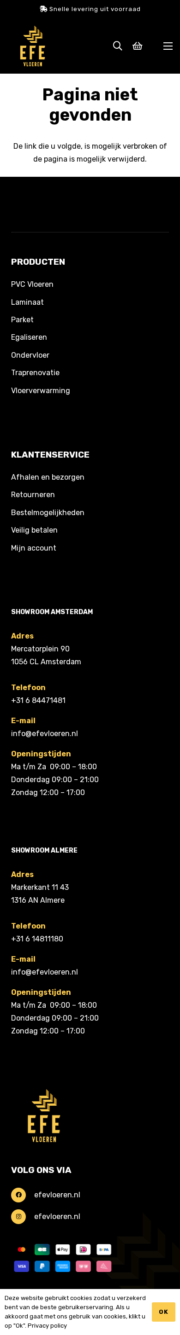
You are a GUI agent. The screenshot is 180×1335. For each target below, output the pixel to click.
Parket (22, 319)
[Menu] (168, 46)
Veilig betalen (34, 530)
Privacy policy (47, 1325)
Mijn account (33, 548)
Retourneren (33, 494)
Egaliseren (29, 337)
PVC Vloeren (32, 284)
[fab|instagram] (22, 1216)
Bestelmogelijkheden (47, 512)
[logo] (32, 46)
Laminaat (27, 302)
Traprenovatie (35, 372)
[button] (118, 46)
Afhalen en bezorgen (47, 477)
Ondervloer (30, 355)
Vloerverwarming (40, 390)
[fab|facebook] (22, 1195)
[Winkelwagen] (137, 46)
